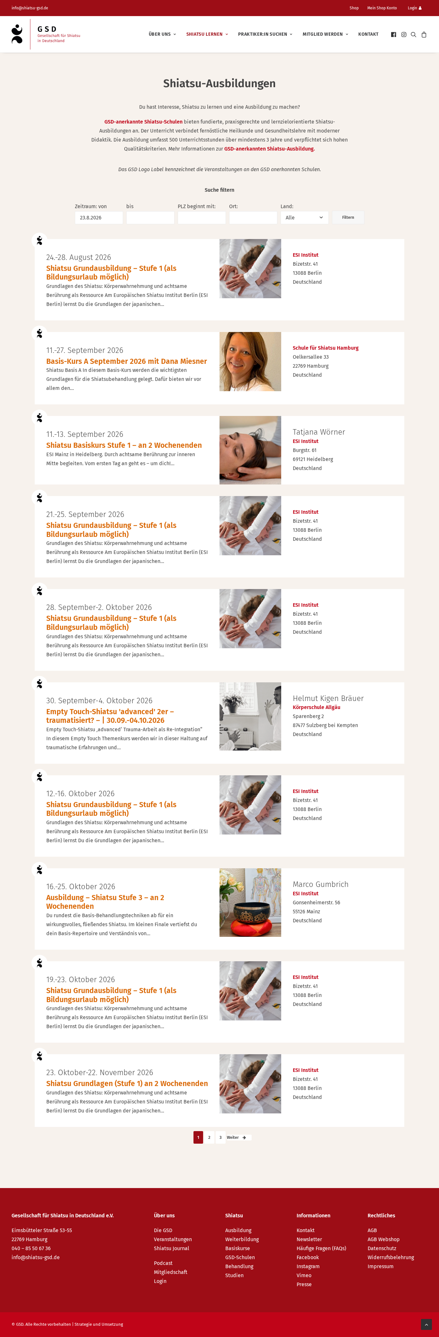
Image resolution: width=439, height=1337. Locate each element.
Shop (354, 8)
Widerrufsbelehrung (391, 1257)
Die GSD (163, 1230)
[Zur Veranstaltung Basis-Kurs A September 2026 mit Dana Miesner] (250, 361)
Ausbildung (238, 1230)
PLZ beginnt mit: (197, 206)
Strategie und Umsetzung (99, 1324)
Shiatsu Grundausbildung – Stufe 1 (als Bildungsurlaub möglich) (111, 273)
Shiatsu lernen (204, 34)
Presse (304, 1284)
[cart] (423, 34)
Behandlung (239, 1266)
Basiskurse (237, 1248)
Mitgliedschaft (170, 1272)
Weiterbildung (242, 1239)
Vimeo (304, 1275)
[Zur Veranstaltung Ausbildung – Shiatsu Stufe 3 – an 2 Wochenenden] (250, 902)
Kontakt (368, 34)
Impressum (381, 1266)
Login (412, 8)
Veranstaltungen (173, 1239)
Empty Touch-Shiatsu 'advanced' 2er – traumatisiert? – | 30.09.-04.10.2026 (110, 716)
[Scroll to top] (426, 1324)
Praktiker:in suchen (262, 34)
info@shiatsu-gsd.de (30, 8)
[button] (394, 34)
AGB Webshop (384, 1239)
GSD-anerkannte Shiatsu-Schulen (143, 122)
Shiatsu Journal (171, 1248)
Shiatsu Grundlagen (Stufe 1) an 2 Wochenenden (127, 1083)
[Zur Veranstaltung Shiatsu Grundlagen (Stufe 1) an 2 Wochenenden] (250, 1083)
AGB (372, 1230)
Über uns (160, 34)
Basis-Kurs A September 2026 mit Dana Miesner (126, 361)
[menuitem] (357, 8)
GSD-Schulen (240, 1257)
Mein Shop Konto (382, 8)
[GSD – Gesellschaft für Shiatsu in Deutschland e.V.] (46, 34)
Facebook (308, 1257)
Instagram (308, 1266)
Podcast (163, 1263)
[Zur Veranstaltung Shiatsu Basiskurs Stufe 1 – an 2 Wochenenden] (250, 450)
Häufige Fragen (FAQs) (321, 1248)
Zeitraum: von (91, 206)
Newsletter (309, 1239)
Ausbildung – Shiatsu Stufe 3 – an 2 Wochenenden (105, 902)
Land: (287, 206)
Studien (234, 1275)
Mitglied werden (323, 34)
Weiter (233, 1137)
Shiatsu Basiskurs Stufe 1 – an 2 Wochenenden (124, 445)
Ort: (233, 206)
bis (129, 206)
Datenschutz (382, 1248)
